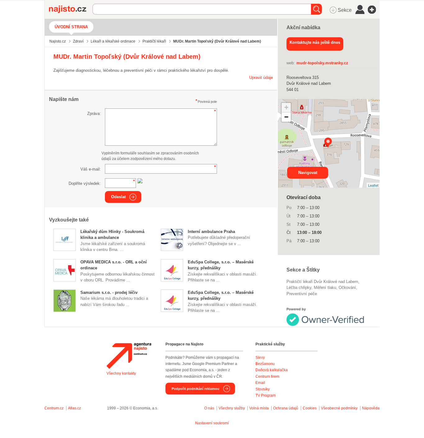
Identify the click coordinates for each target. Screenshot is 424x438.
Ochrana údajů (285, 408)
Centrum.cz (54, 408)
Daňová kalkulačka (271, 370)
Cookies (310, 408)
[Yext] (330, 318)
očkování (347, 287)
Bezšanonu (265, 364)
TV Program (265, 395)
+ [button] (286, 107)
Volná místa (259, 408)
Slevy (260, 357)
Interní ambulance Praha (211, 231)
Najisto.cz (70, 9)
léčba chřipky (298, 287)
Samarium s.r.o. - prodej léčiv (109, 292)
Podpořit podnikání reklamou (195, 388)
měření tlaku (325, 287)
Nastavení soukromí (212, 423)
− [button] (286, 117)
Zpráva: (94, 113)
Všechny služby (232, 408)
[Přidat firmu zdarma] (374, 9)
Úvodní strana (71, 27)
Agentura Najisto (128, 356)
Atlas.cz (74, 408)
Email (260, 383)
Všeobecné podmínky (339, 408)
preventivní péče (301, 293)
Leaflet (373, 185)
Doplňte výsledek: (85, 183)
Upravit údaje (261, 77)
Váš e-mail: (90, 169)
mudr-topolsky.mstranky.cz (322, 63)
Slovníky (262, 389)
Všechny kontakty (121, 373)
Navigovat (307, 172)
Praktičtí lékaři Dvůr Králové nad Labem (322, 281)
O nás (209, 408)
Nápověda (371, 408)
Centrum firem (267, 376)
